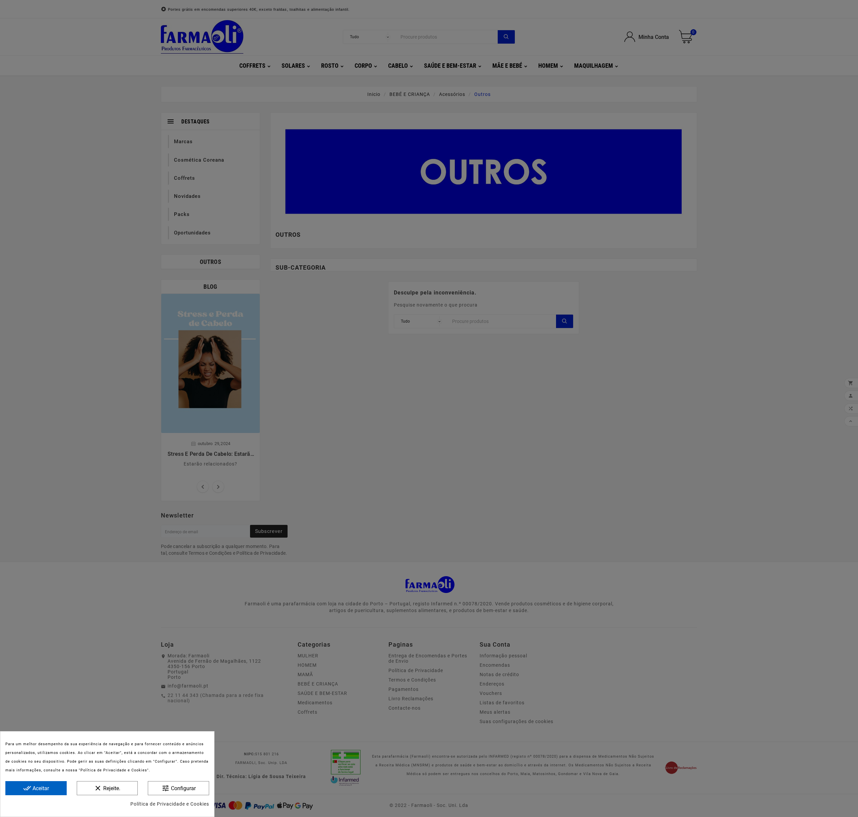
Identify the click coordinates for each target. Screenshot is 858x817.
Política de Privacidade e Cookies (169, 804)
